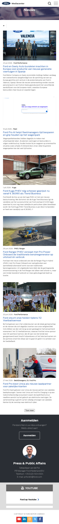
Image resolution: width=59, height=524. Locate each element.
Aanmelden (29, 435)
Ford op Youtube (28, 499)
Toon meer (29, 410)
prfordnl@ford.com (33, 477)
